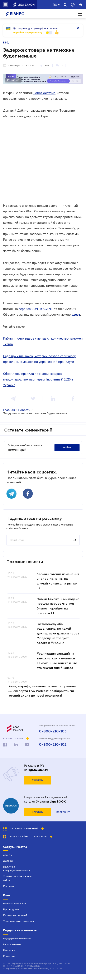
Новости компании (14, 903)
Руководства (11, 909)
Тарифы (37, 780)
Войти (67, 447)
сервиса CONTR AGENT (36, 309)
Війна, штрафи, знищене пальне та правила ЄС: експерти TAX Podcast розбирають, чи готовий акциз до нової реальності (42, 690)
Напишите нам (12, 944)
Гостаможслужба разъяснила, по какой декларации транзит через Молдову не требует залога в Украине (58, 633)
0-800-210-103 (53, 731)
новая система (44, 93)
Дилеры (8, 860)
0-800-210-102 (53, 745)
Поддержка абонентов (17, 938)
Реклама (8, 886)
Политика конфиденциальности (16, 868)
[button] (5, 4)
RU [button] (55, 4)
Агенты (7, 855)
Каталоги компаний (15, 915)
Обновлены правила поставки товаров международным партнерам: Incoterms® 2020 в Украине (38, 379)
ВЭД (6, 42)
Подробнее (63, 812)
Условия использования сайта (17, 878)
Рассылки (9, 950)
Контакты (9, 956)
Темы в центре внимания (18, 921)
